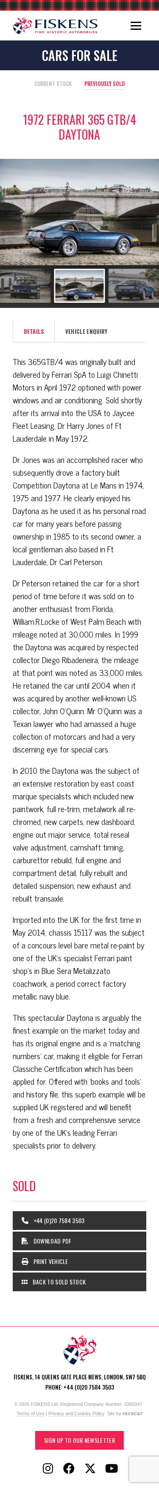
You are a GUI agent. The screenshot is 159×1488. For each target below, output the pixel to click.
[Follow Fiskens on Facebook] (69, 1468)
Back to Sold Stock (58, 1281)
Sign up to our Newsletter (79, 1440)
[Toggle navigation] (136, 25)
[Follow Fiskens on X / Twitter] (90, 1468)
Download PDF (51, 1240)
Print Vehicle (50, 1261)
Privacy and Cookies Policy (76, 1413)
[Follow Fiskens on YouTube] (111, 1468)
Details (34, 331)
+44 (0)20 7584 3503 (58, 1220)
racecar (132, 1413)
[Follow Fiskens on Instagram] (48, 1468)
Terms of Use (31, 1413)
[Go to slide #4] (79, 286)
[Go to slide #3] (25, 286)
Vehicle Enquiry (86, 331)
